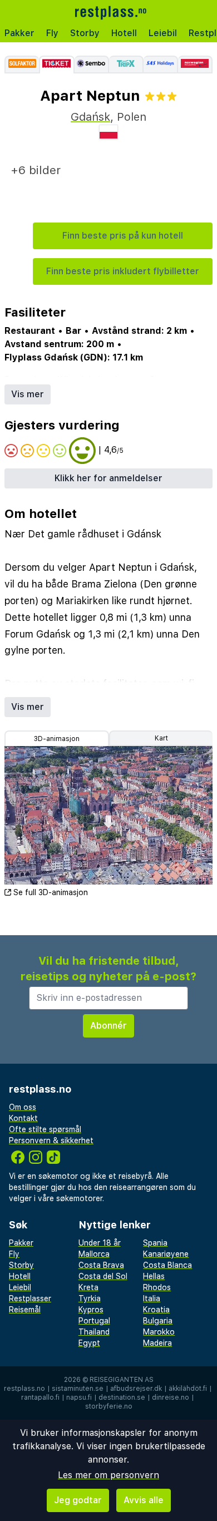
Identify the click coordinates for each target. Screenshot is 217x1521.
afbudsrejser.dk (136, 1388)
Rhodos (157, 1287)
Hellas (154, 1276)
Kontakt (23, 1118)
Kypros (90, 1309)
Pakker (19, 33)
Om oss (22, 1107)
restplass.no (24, 1388)
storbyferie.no (108, 1406)
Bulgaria (157, 1320)
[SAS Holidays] (161, 64)
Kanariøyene (166, 1254)
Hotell (124, 33)
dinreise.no (170, 1397)
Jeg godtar (78, 1500)
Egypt (89, 1343)
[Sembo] (92, 64)
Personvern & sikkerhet (51, 1140)
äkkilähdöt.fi (188, 1388)
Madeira (157, 1343)
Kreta (88, 1287)
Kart (161, 738)
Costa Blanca (167, 1265)
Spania (155, 1242)
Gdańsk (90, 117)
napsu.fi (79, 1397)
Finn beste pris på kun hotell (122, 235)
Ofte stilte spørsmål (45, 1129)
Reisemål (25, 1309)
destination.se (121, 1397)
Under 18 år (99, 1242)
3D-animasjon (57, 739)
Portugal (94, 1320)
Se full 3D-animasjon (50, 892)
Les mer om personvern (108, 1475)
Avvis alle (144, 1500)
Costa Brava (101, 1265)
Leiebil (163, 33)
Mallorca (94, 1254)
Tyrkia (89, 1298)
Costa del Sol (102, 1276)
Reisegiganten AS (122, 1380)
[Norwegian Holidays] (195, 64)
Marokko (159, 1331)
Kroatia (156, 1309)
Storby (85, 33)
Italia (151, 1298)
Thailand (94, 1331)
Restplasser (30, 1298)
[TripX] (126, 64)
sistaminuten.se (77, 1388)
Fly (52, 33)
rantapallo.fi (40, 1397)
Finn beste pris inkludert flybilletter (122, 271)
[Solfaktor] (21, 64)
